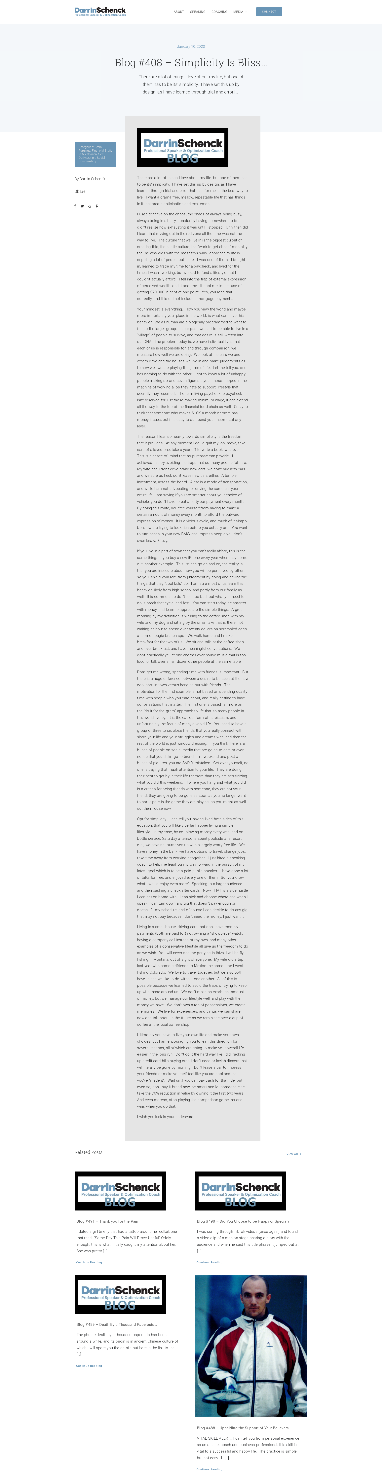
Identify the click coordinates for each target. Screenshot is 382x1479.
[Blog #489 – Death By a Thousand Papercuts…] (131, 1294)
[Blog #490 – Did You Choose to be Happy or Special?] (251, 1191)
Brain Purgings (90, 148)
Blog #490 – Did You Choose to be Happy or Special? (243, 1221)
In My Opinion (88, 154)
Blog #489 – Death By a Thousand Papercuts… (117, 1324)
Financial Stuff (101, 150)
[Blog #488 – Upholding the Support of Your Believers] (251, 1346)
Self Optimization (91, 156)
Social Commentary (92, 159)
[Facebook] (75, 206)
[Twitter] (82, 206)
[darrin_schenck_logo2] (100, 9)
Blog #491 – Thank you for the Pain (107, 1221)
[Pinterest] (96, 206)
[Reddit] (89, 206)
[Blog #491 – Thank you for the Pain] (131, 1191)
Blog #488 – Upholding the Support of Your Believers (243, 1428)
